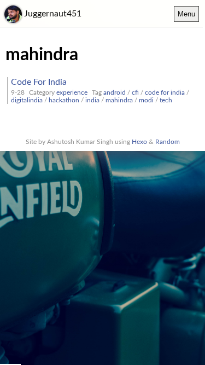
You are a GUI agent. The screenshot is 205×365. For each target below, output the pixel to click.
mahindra (119, 100)
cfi (135, 92)
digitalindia (27, 100)
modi (146, 100)
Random (167, 141)
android (114, 92)
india (92, 100)
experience (71, 92)
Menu (186, 14)
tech (166, 100)
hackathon (64, 100)
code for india (165, 92)
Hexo (139, 141)
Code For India (39, 82)
